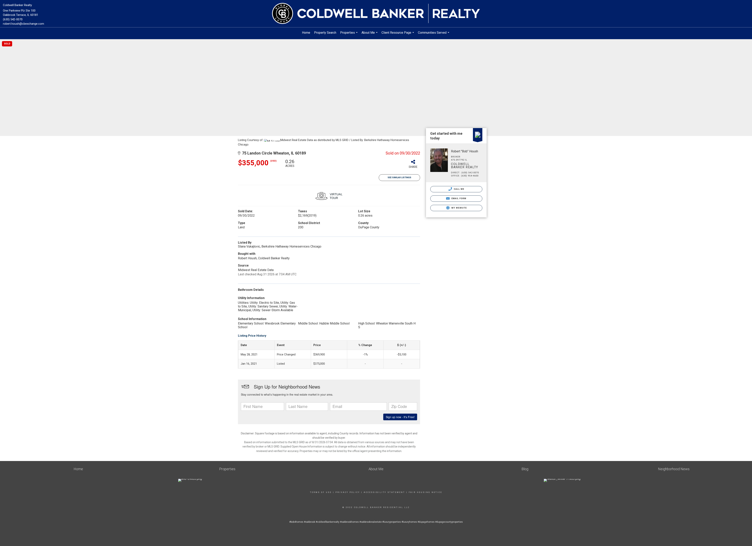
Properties (349, 34)
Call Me (458, 189)
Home (306, 32)
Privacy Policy (347, 492)
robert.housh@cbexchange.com (23, 23)
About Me (370, 34)
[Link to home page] (376, 13)
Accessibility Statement (384, 492)
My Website (459, 208)
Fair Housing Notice (425, 492)
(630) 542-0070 (13, 19)
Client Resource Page (398, 34)
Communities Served (434, 34)
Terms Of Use (321, 492)
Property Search (325, 32)
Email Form (458, 198)
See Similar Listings (399, 177)
